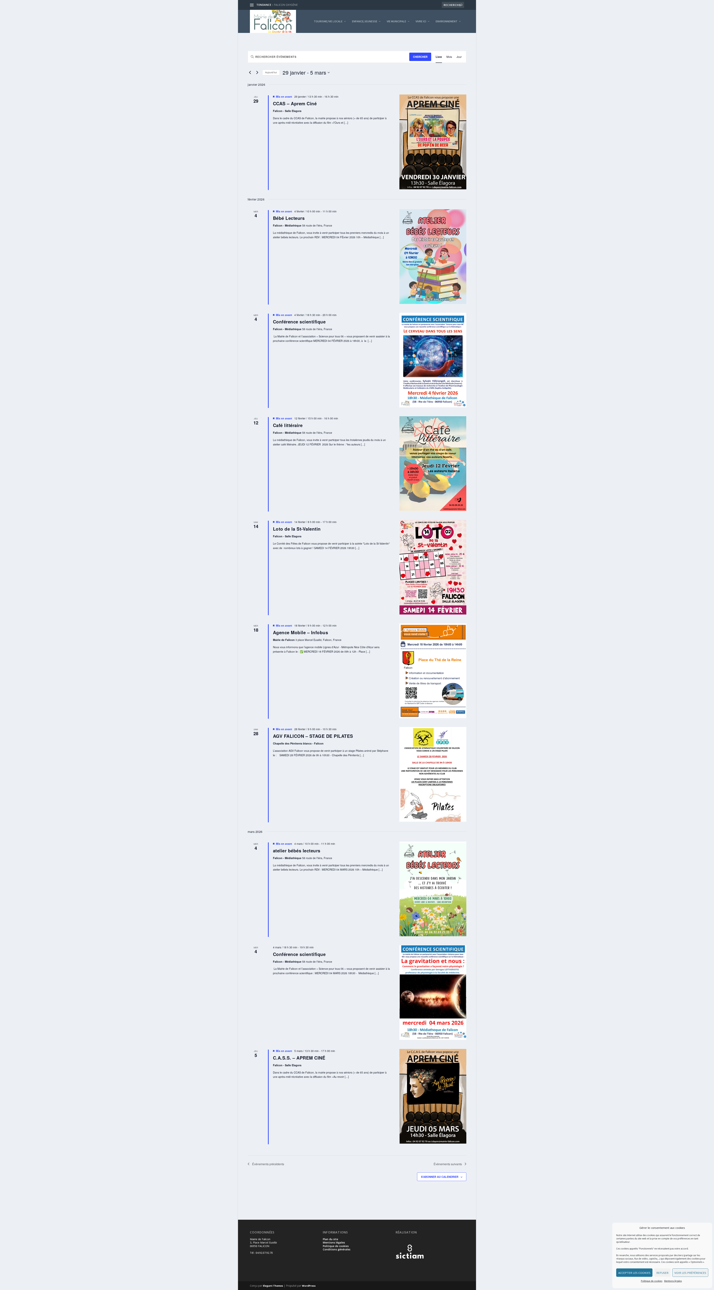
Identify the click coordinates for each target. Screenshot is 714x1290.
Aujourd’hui (271, 72)
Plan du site (330, 1239)
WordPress (309, 1285)
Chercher (420, 57)
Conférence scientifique (299, 321)
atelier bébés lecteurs (296, 850)
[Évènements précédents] (250, 72)
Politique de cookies (651, 1281)
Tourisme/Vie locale (328, 21)
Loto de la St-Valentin (297, 529)
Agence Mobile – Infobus (300, 632)
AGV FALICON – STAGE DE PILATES (313, 736)
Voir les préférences (690, 1273)
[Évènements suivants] (257, 72)
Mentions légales (673, 1281)
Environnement (446, 21)
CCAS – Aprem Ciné (295, 103)
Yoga (277, 5)
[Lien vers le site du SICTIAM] (410, 1264)
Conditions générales (336, 1249)
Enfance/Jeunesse (364, 21)
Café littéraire (288, 425)
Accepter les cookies (634, 1273)
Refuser (662, 1273)
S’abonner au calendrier (439, 1177)
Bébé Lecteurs (289, 218)
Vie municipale (396, 21)
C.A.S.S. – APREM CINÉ (299, 1058)
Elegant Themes (273, 1285)
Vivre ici (421, 21)
